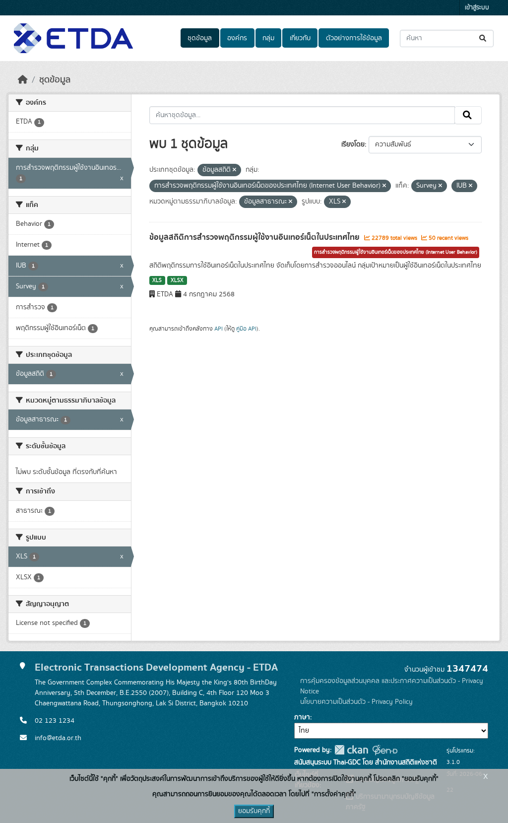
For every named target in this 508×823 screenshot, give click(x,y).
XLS (157, 280)
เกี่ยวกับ (300, 38)
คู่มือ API (246, 328)
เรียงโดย (353, 144)
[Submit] (483, 38)
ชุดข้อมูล (200, 38)
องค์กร (237, 38)
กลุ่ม (268, 38)
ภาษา (302, 717)
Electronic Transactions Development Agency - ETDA (156, 667)
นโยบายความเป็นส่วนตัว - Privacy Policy (356, 702)
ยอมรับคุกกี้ (254, 811)
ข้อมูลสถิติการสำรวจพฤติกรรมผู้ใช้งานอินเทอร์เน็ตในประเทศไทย (255, 237)
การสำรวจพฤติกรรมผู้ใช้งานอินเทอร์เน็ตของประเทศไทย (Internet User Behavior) (395, 252)
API (218, 328)
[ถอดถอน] (234, 170)
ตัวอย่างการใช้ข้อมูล (354, 38)
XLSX (177, 280)
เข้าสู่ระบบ (477, 7)
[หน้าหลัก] (23, 79)
